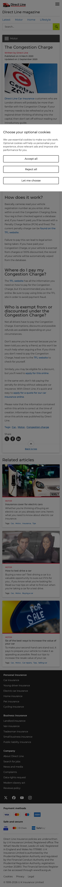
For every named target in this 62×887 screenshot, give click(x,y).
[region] (31, 157)
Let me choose (31, 180)
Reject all (31, 169)
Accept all (31, 158)
